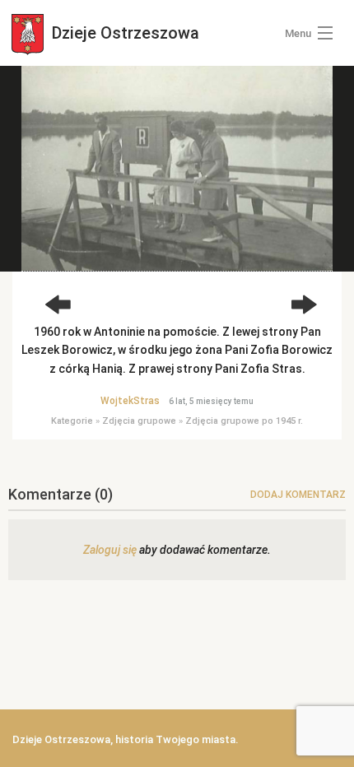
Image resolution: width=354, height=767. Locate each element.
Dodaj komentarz (298, 494)
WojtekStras (130, 401)
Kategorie (72, 421)
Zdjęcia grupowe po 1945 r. (244, 421)
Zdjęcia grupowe (139, 421)
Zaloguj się (110, 549)
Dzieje (123, 33)
